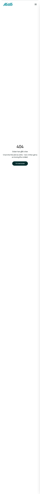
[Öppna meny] (36, 4)
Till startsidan (20, 163)
